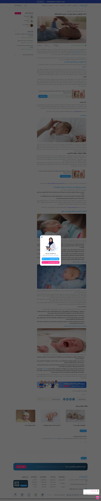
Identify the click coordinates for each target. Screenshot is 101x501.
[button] (41, 237)
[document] (50, 250)
